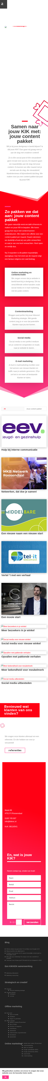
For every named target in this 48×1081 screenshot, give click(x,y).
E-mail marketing (24, 361)
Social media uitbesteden (16, 683)
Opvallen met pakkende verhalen (21, 656)
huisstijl (16, 1014)
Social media (24, 338)
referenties (15, 750)
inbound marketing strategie (17, 990)
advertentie (13, 1030)
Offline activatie (10, 1020)
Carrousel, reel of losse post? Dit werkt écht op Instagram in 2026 (24, 960)
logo (11, 1014)
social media (27, 1053)
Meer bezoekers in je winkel (17, 630)
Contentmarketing (24, 311)
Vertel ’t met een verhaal (15, 575)
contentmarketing (28, 1045)
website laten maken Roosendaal (32, 1043)
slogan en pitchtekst (15, 1018)
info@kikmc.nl (10, 821)
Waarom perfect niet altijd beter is (15, 951)
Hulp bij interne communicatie (19, 449)
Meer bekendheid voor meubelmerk (22, 669)
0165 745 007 (10, 818)
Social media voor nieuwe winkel (21, 643)
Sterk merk (9, 1013)
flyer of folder (13, 1024)
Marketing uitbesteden (12, 973)
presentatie (13, 1036)
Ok (5, 1077)
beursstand (13, 1034)
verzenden (32, 922)
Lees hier (15, 48)
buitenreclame (13, 1032)
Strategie (8, 989)
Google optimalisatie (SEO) (31, 1049)
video (25, 1047)
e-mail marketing (28, 1055)
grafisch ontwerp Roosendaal (18, 1022)
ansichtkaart (13, 1028)
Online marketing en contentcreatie (21, 273)
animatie (31, 1047)
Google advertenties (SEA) (31, 1051)
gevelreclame (22, 1032)
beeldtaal (12, 1016)
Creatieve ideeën (11, 992)
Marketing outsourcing (12, 975)
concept (12, 996)
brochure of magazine (16, 1026)
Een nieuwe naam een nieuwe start (22, 533)
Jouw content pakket (34, 409)
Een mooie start (10, 617)
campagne (12, 994)
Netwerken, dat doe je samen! (19, 491)
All (5, 409)
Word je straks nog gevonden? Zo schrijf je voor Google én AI (22, 949)
